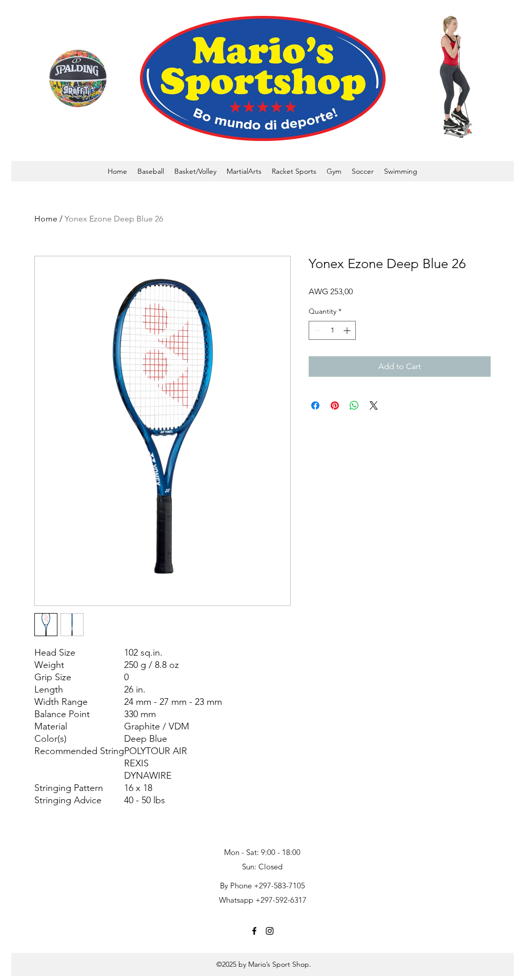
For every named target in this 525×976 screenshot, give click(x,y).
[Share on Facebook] (315, 405)
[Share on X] (374, 405)
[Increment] (347, 330)
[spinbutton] (332, 330)
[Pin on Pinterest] (335, 405)
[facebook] (254, 931)
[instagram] (270, 931)
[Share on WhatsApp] (354, 405)
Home (45, 218)
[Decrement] (316, 330)
